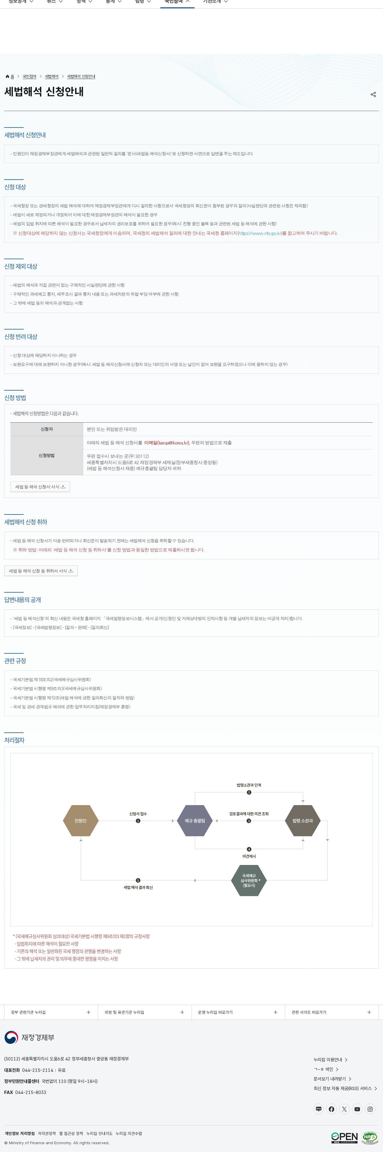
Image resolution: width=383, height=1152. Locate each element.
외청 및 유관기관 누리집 (124, 1012)
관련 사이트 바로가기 (309, 1012)
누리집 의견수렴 (129, 1133)
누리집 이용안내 (328, 1060)
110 (62, 1081)
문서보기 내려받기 (330, 1079)
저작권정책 (47, 1133)
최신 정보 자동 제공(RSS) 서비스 (343, 1088)
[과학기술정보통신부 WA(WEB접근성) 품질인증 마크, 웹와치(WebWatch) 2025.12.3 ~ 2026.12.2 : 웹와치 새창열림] (370, 1138)
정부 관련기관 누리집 (28, 1012)
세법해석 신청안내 (81, 76)
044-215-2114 (37, 1070)
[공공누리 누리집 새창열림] (344, 1138)
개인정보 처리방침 (20, 1133)
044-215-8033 (30, 1092)
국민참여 (29, 76)
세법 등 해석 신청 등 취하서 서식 (38, 571)
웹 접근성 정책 (71, 1133)
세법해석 (51, 76)
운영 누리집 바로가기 (215, 1012)
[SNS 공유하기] (373, 94)
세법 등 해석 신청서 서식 (37, 487)
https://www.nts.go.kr (259, 233)
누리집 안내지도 (99, 1133)
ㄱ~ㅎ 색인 (323, 1069)
